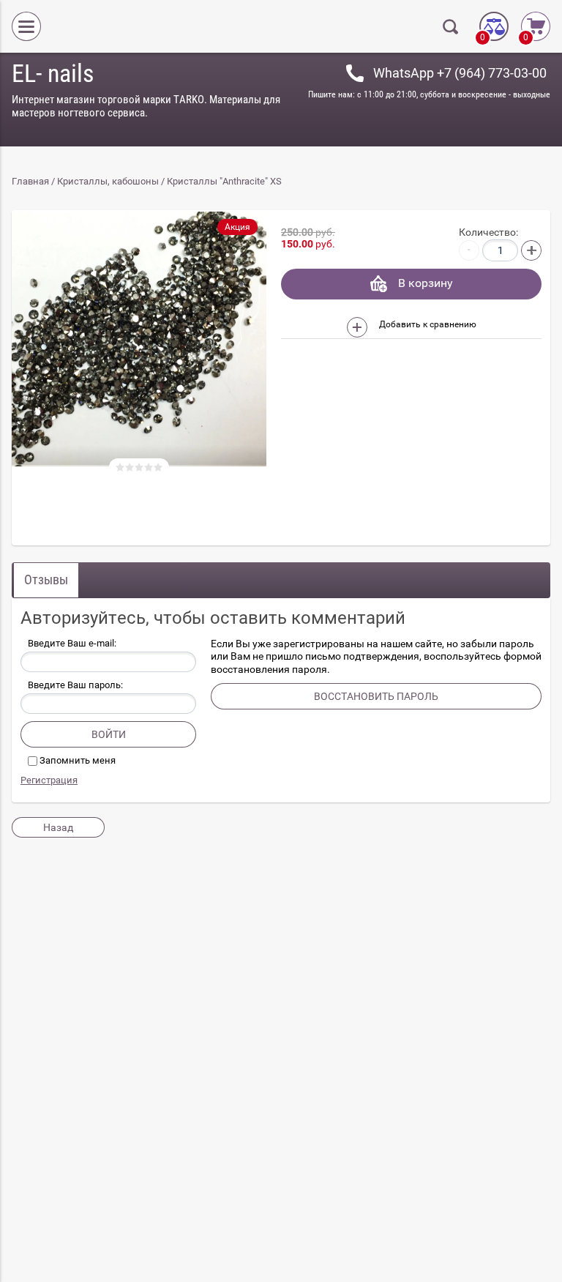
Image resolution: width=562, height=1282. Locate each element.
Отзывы (46, 579)
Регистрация (49, 780)
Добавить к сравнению (426, 324)
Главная (30, 181)
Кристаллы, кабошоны (108, 181)
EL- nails (53, 73)
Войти (108, 734)
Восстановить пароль (376, 696)
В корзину (425, 283)
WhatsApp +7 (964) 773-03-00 (460, 73)
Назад (58, 827)
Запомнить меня (76, 760)
